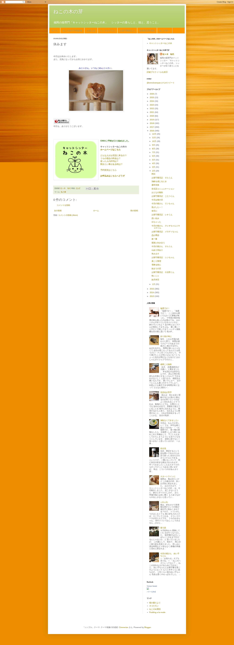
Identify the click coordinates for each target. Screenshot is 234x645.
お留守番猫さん (127, 30)
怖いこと (155, 276)
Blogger (147, 627)
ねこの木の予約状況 (72, 30)
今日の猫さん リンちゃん (163, 203)
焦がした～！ (157, 207)
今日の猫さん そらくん (162, 246)
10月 (154, 141)
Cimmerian (123, 627)
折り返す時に (166, 336)
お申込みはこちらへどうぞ (112, 176)
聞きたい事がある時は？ (111, 164)
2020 (152, 116)
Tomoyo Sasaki (152, 586)
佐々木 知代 (168, 54)
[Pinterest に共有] (97, 188)
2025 (152, 97)
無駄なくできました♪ (169, 420)
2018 (152, 123)
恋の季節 (155, 235)
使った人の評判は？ (109, 161)
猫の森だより (155, 603)
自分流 (163, 448)
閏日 (153, 174)
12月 (154, 134)
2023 (152, 105)
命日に (154, 211)
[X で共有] (92, 188)
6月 (154, 156)
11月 (154, 137)
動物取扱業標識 (147, 30)
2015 (152, 289)
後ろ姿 (163, 528)
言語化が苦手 (166, 392)
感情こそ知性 (166, 364)
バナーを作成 (151, 592)
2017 (152, 127)
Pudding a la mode (157, 612)
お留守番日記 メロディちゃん (165, 232)
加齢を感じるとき (159, 181)
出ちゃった (156, 222)
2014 (152, 292)
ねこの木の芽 (68, 11)
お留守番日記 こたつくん (163, 196)
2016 (152, 131)
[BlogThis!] (89, 188)
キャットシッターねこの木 (160, 43)
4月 (154, 163)
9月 (154, 145)
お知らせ (91, 30)
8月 (154, 149)
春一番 (154, 239)
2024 (152, 101)
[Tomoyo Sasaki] (148, 589)
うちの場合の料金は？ (110, 158)
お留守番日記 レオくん (162, 215)
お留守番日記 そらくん (162, 178)
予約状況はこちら (108, 170)
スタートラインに (168, 476)
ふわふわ (164, 502)
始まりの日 (156, 268)
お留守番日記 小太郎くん (163, 272)
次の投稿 (58, 210)
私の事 (63, 192)
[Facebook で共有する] (95, 188)
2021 (152, 112)
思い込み (155, 218)
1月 (154, 284)
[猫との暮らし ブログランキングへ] (61, 123)
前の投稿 (134, 210)
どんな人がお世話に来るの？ (113, 155)
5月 (154, 160)
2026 (152, 94)
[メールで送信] (87, 188)
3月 (154, 167)
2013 (152, 296)
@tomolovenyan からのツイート (161, 83)
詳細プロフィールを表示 (157, 72)
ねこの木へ (164, 30)
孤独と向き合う (158, 243)
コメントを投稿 (63, 205)
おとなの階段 (157, 192)
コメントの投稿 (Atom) (68, 215)
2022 (152, 108)
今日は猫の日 (157, 200)
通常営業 (155, 185)
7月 (154, 152)
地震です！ (165, 308)
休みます (155, 254)
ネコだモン (154, 606)
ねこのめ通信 (155, 609)
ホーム (54, 30)
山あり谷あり (157, 250)
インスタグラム (107, 30)
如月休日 (155, 280)
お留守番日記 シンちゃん (163, 257)
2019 (152, 120)
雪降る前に (156, 265)
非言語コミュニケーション (163, 189)
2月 (154, 171)
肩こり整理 (156, 261)
